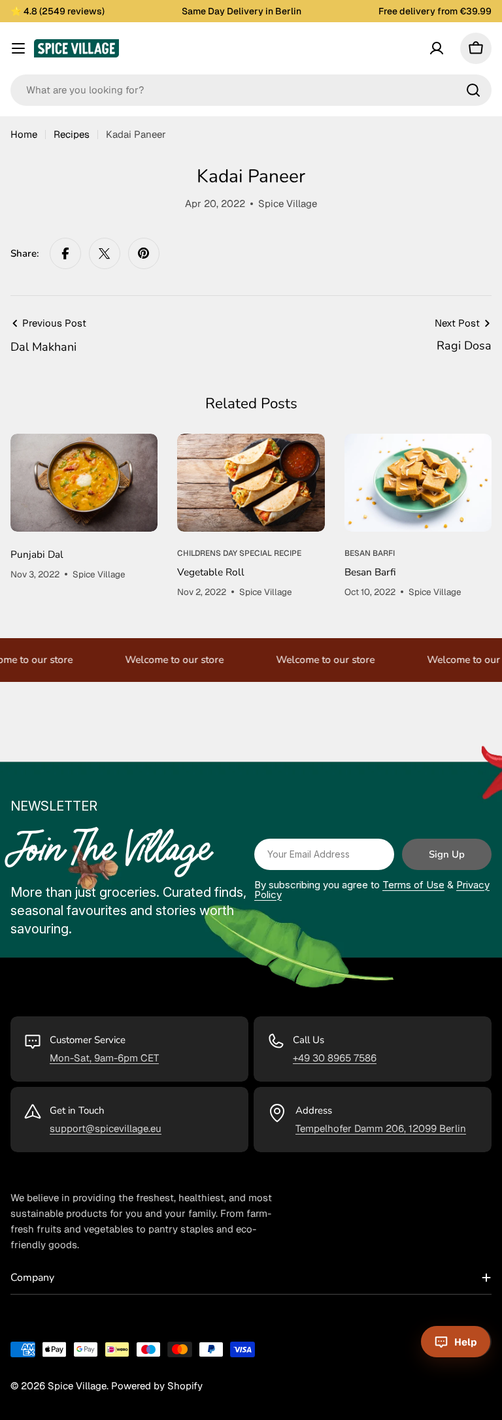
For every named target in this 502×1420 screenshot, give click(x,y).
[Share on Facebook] (65, 253)
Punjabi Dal (36, 554)
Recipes (72, 134)
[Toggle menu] (18, 48)
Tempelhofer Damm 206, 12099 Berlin (380, 1128)
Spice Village (77, 1386)
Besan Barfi (370, 572)
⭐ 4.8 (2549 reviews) (57, 11)
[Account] (436, 48)
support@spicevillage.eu (105, 1128)
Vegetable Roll (210, 572)
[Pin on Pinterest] (143, 253)
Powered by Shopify (157, 1386)
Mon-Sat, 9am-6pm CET (104, 1058)
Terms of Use (413, 885)
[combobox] (251, 90)
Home (23, 134)
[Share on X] (104, 253)
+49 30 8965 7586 (334, 1058)
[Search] (473, 90)
